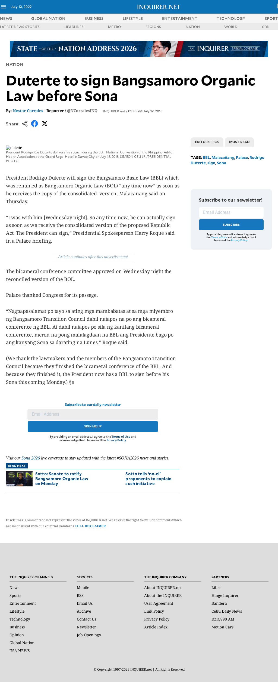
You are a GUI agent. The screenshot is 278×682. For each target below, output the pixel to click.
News (6, 18)
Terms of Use (120, 436)
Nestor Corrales (28, 110)
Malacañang (222, 157)
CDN (266, 26)
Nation (14, 64)
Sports (15, 595)
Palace (242, 157)
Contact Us (86, 619)
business (93, 18)
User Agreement (158, 603)
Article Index (156, 626)
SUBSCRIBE (231, 225)
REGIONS (153, 26)
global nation (48, 18)
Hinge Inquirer (225, 595)
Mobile (83, 587)
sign (211, 162)
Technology (20, 619)
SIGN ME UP (93, 426)
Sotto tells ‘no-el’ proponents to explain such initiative (148, 478)
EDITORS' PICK (207, 142)
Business (17, 626)
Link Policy (154, 611)
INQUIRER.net (114, 111)
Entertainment (23, 603)
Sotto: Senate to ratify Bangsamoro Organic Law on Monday (62, 478)
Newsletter (86, 626)
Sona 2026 (30, 458)
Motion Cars (222, 626)
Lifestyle (17, 611)
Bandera (219, 603)
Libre (216, 587)
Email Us (85, 603)
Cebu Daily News (226, 611)
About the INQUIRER (163, 595)
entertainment (180, 18)
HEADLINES (74, 26)
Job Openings (89, 634)
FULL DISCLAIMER (90, 526)
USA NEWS (20, 650)
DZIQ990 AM (222, 619)
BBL (206, 157)
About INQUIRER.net (163, 587)
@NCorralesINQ (82, 110)
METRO (114, 26)
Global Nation (22, 642)
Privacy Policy (116, 440)
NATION (193, 26)
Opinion (17, 634)
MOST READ (239, 142)
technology (231, 18)
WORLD (230, 26)
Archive (84, 611)
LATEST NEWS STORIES (20, 26)
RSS (80, 595)
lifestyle (133, 18)
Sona (221, 162)
